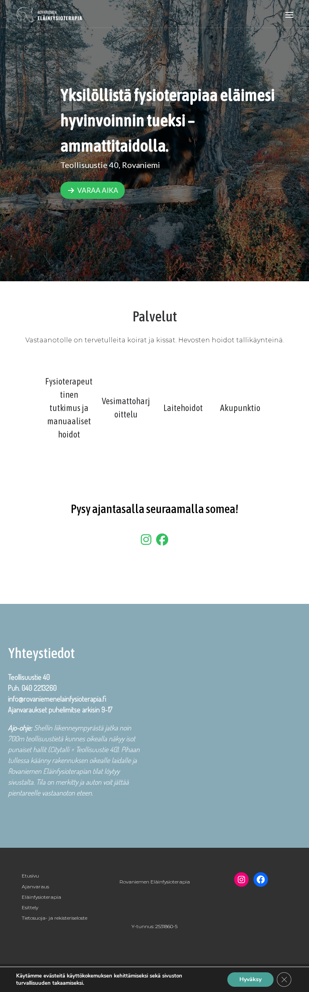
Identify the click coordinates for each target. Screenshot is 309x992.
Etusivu (30, 876)
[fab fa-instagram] (146, 542)
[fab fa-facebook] (162, 542)
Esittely (30, 907)
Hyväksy (250, 979)
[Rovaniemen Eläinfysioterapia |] (50, 14)
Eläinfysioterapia (41, 897)
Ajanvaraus (35, 887)
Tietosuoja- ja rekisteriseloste (54, 918)
